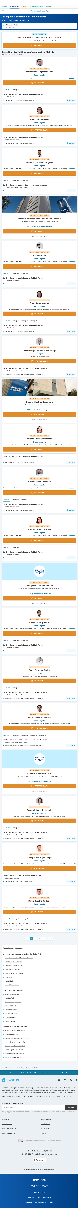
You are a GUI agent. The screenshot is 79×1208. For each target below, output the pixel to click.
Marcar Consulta (13, 1067)
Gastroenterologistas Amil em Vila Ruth (17, 1038)
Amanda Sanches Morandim (39, 439)
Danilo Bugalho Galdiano (39, 901)
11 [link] (47, 939)
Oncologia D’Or (46, 1197)
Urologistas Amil (10, 1021)
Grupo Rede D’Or (49, 1169)
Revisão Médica (45, 1124)
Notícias (48, 6)
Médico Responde (38, 6)
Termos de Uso (45, 1128)
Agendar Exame (26, 6)
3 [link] (39, 939)
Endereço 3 (24, 180)
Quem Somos (6, 1119)
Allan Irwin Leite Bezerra (39, 717)
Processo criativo (7, 1124)
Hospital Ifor (8, 977)
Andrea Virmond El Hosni (39, 529)
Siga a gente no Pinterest (76, 1080)
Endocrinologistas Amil (12, 994)
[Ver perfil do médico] (39, 62)
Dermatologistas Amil (11, 1013)
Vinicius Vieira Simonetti (39, 482)
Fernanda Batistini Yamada (39, 810)
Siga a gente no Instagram (65, 1080)
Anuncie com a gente (8, 1133)
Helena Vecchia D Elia (39, 119)
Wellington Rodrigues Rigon (39, 857)
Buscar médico (14, 6)
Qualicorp (51, 1202)
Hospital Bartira (9, 981)
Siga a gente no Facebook (71, 1080)
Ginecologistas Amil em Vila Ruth (15, 1046)
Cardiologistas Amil (10, 1006)
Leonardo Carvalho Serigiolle (39, 162)
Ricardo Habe (39, 255)
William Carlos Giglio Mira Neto (39, 72)
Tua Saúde (5, 6)
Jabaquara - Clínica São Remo (14, 966)
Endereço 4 (33, 321)
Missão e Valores (46, 1119)
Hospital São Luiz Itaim (12, 985)
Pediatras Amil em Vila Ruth (13, 1034)
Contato (43, 1133)
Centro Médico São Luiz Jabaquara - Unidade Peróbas (23, 94)
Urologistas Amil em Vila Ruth (14, 1057)
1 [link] (31, 939)
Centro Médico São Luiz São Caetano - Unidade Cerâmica (25, 185)
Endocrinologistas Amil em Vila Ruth (16, 1030)
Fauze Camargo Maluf (39, 622)
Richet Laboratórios (40, 1202)
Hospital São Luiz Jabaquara (11, 96)
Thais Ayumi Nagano (39, 303)
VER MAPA (72, 100)
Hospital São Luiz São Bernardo (14, 973)
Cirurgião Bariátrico (26, 1067)
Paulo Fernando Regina (39, 670)
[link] (51, 938)
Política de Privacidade (9, 1128)
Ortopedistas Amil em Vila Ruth (14, 1054)
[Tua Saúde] (10, 1080)
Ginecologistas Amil (11, 1010)
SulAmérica (28, 1202)
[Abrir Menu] (3, 11)
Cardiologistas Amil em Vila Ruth (15, 1042)
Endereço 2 (15, 90)
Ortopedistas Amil (10, 1017)
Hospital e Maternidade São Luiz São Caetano (39, 37)
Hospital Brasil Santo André (13, 969)
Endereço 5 (42, 735)
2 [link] (35, 939)
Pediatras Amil (9, 998)
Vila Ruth (36, 1067)
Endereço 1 (6, 90)
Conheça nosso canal (59, 1080)
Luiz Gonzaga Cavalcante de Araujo (39, 350)
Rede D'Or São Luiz (34, 1197)
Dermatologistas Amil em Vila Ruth (15, 1050)
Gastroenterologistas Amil (13, 1002)
